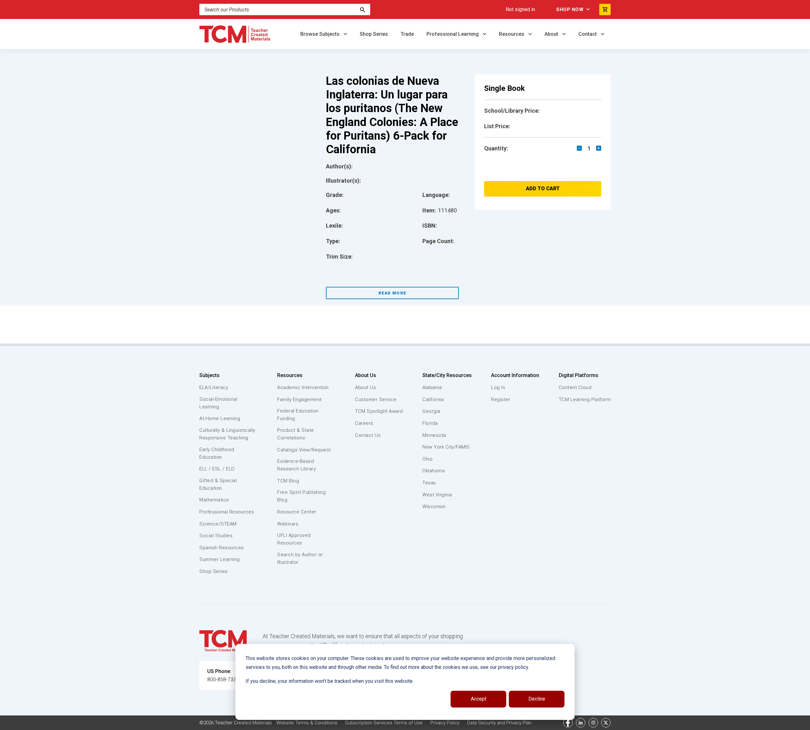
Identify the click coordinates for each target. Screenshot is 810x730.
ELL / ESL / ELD (217, 469)
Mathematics (214, 500)
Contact (588, 34)
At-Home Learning (219, 418)
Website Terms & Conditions (306, 723)
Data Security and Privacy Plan (499, 723)
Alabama (432, 387)
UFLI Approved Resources (294, 539)
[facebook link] (568, 722)
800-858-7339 (223, 680)
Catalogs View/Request (304, 450)
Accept (478, 699)
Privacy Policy (444, 723)
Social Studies (216, 535)
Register (500, 399)
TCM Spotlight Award (379, 411)
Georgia (431, 411)
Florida (430, 423)
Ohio (427, 459)
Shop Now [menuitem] (569, 9)
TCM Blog (288, 481)
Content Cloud (575, 387)
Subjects (209, 375)
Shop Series (374, 34)
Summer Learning (219, 559)
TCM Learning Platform (585, 399)
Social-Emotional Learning (218, 403)
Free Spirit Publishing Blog (301, 496)
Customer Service (375, 399)
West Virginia (437, 495)
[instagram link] (593, 722)
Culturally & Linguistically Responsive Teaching (227, 434)
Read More (392, 293)
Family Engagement (299, 399)
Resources (512, 34)
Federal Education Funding (298, 414)
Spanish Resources (221, 548)
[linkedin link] (580, 722)
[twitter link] (606, 722)
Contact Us (368, 435)
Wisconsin (434, 506)
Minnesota (434, 435)
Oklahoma (433, 471)
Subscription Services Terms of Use (384, 723)
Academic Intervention (303, 387)
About (552, 34)
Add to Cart (543, 189)
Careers (364, 423)
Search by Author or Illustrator (300, 558)
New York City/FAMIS (446, 447)
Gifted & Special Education (218, 484)
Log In (498, 387)
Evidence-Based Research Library (296, 465)
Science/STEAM (218, 524)
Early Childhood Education (216, 453)
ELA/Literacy (213, 387)
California (433, 399)
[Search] (362, 9)
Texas (429, 483)
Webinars (287, 524)
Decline (536, 699)
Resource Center (296, 512)
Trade (407, 34)
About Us (365, 375)
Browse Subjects (320, 34)
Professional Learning (453, 34)
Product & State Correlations (295, 434)
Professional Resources (226, 512)
